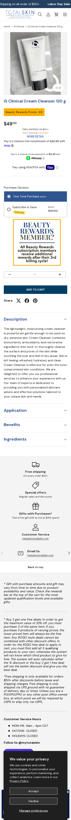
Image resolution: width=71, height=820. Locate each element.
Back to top (35, 567)
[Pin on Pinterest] (35, 301)
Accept (33, 791)
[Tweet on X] (18, 301)
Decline (34, 801)
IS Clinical (19, 26)
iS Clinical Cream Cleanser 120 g (45, 26)
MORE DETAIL (35, 136)
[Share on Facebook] (27, 301)
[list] (35, 63)
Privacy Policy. (19, 781)
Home (7, 26)
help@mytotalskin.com (35, 538)
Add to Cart (35, 289)
